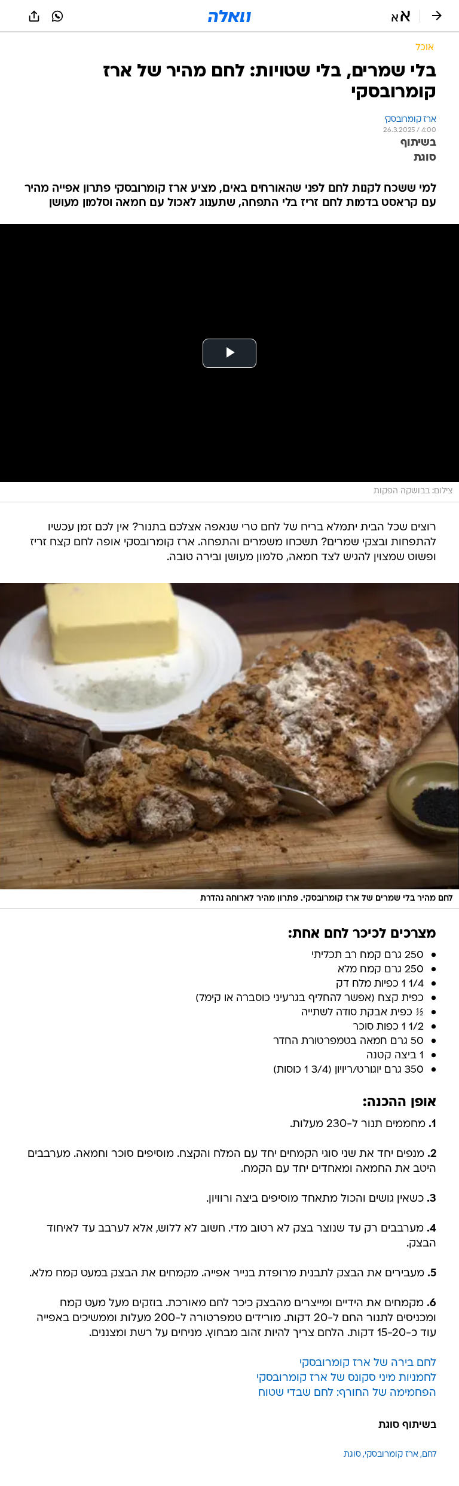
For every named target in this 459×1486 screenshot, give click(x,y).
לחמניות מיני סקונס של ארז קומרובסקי (346, 1378)
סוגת (352, 1455)
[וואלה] (229, 16)
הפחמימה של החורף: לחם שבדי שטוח (347, 1393)
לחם (429, 1455)
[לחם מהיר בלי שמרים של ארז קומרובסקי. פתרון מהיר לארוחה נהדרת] (229, 746)
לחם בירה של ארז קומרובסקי (367, 1363)
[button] (400, 16)
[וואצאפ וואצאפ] (57, 16)
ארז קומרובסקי (391, 1455)
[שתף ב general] (34, 16)
